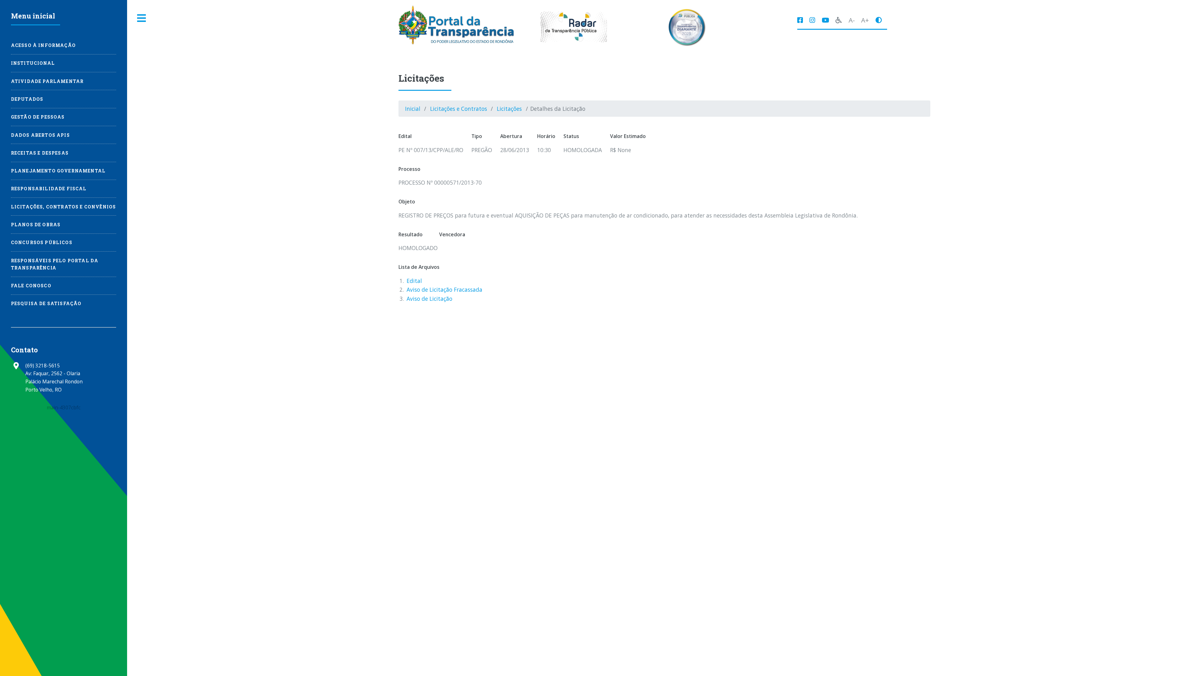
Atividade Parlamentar (47, 81)
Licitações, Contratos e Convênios (63, 207)
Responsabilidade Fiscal (49, 189)
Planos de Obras (36, 225)
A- (852, 20)
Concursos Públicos (41, 242)
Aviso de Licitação (429, 298)
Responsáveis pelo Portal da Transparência (55, 264)
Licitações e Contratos (458, 108)
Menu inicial (33, 15)
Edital (414, 280)
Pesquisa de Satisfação (46, 303)
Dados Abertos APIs (40, 135)
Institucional (33, 63)
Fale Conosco (31, 286)
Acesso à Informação (43, 45)
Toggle (142, 18)
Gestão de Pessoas (38, 117)
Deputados (27, 99)
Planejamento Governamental (58, 171)
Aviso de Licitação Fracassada (444, 289)
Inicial (412, 108)
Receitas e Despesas (40, 153)
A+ (865, 20)
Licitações (509, 108)
